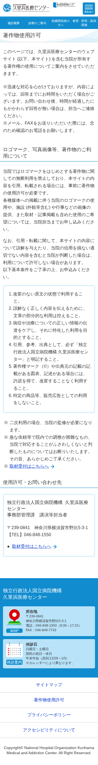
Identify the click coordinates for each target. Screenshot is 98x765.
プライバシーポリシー (49, 714)
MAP (14, 631)
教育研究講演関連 (84, 23)
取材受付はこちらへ (29, 466)
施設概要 (14, 23)
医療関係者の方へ (61, 23)
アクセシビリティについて (49, 730)
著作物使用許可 (49, 700)
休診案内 (14, 662)
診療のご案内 (37, 23)
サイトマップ (49, 684)
